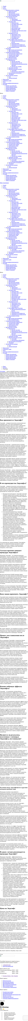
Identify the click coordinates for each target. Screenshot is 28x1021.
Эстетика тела (12, 17)
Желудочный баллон (14, 51)
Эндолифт (14, 70)
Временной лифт (15, 29)
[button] (14, 93)
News (4, 82)
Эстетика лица (12, 21)
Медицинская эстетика (11, 58)
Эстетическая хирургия (11, 16)
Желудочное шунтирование (15, 49)
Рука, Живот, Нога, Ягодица (16, 39)
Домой (4, 6)
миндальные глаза (15, 28)
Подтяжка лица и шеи (16, 24)
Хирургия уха (14, 25)
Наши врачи (6, 79)
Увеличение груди (15, 34)
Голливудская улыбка (14, 55)
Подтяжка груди (15, 37)
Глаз (10, 76)
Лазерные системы (13, 67)
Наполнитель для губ (16, 62)
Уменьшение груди (16, 35)
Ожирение (8, 48)
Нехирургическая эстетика (15, 69)
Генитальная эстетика (14, 47)
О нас (4, 7)
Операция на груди (13, 33)
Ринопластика (14, 23)
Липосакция (14, 19)
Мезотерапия (12, 12)
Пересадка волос (13, 11)
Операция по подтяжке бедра (18, 46)
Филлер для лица (15, 61)
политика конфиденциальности (10, 83)
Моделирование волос (14, 15)
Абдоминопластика (16, 20)
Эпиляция (11, 74)
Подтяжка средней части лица (18, 30)
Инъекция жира (15, 43)
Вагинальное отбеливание (17, 71)
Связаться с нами (7, 80)
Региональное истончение (15, 73)
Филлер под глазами (16, 66)
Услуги (4, 8)
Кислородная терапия (14, 14)
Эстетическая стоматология (15, 53)
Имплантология (12, 57)
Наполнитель (12, 60)
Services (5, 367)
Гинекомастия (14, 38)
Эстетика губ (14, 31)
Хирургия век (14, 26)
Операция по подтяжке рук (18, 44)
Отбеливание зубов (13, 56)
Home (4, 366)
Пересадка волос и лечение (12, 10)
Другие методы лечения (12, 75)
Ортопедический (13, 78)
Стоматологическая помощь (13, 52)
